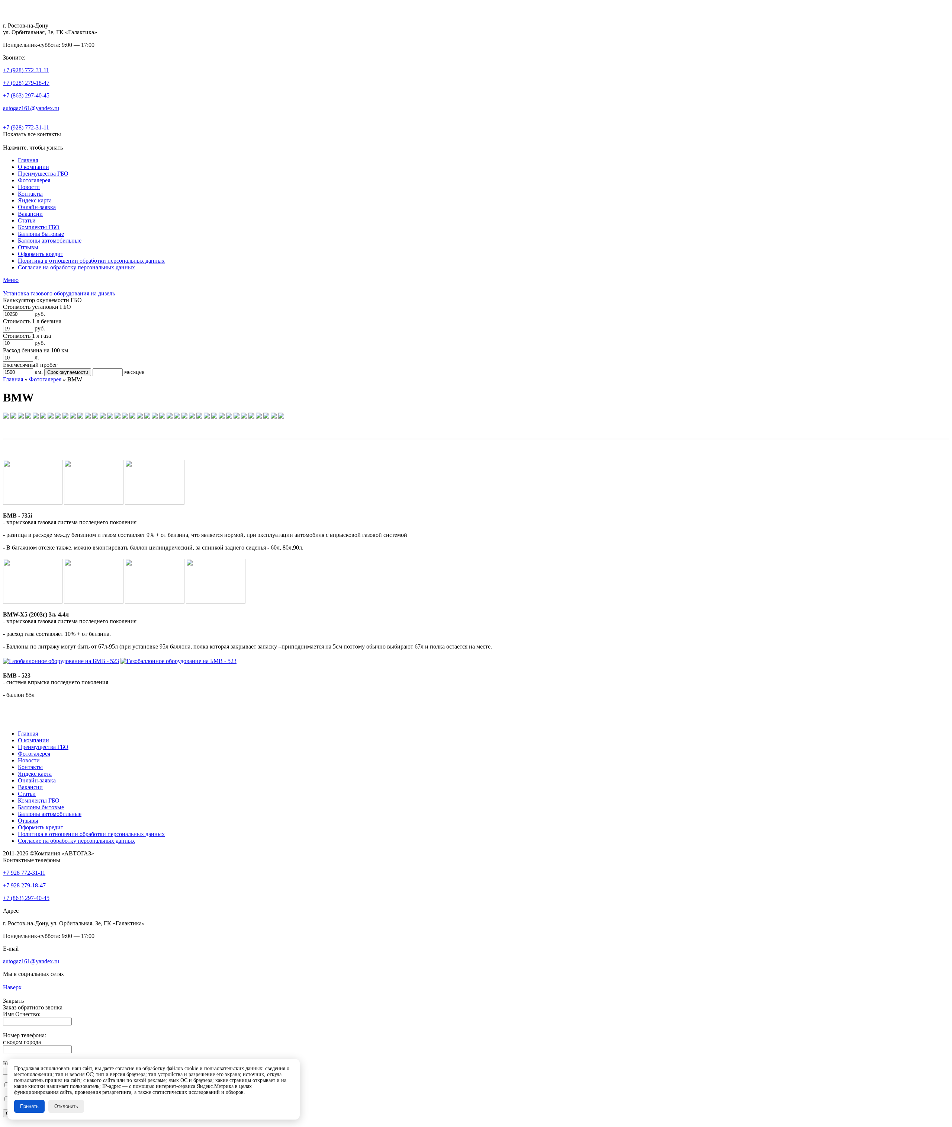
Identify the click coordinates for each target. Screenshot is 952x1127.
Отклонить (66, 1106)
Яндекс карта (35, 200)
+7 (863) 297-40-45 (26, 95)
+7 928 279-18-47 (24, 885)
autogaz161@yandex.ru (31, 108)
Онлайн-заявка (37, 207)
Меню (11, 280)
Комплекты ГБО (39, 227)
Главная (28, 160)
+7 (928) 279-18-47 (26, 83)
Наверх (12, 987)
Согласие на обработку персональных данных (76, 267)
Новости (29, 187)
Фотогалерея (34, 180)
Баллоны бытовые (41, 234)
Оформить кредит (40, 254)
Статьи (27, 220)
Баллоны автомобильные (49, 240)
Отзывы (28, 247)
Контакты (30, 193)
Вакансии (30, 214)
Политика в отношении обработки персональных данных (91, 260)
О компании (33, 167)
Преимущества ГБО (43, 173)
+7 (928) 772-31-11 (26, 70)
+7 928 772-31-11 (24, 873)
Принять (29, 1106)
